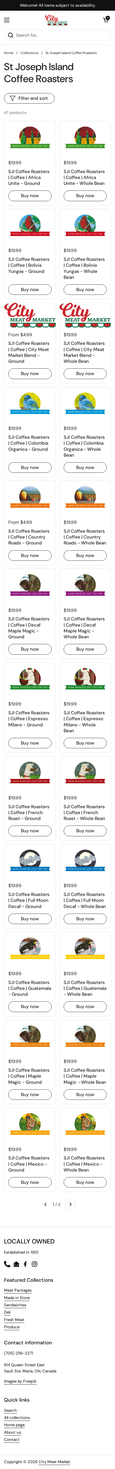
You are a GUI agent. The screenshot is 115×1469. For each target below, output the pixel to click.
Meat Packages (18, 1290)
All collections (17, 1417)
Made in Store (17, 1297)
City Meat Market (54, 1461)
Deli (7, 1312)
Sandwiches (15, 1305)
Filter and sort (33, 98)
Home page (14, 1425)
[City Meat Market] (56, 20)
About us (12, 1432)
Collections (29, 53)
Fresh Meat (14, 1319)
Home (8, 53)
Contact (12, 1439)
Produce (12, 1327)
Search (10, 1410)
